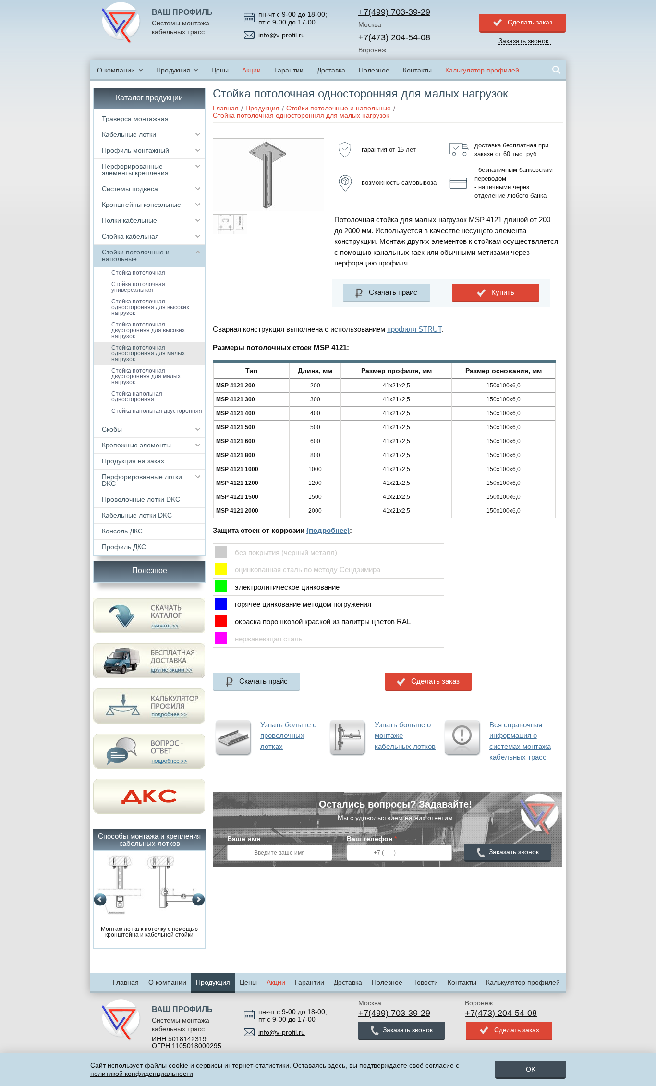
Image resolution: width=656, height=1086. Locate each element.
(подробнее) (328, 530)
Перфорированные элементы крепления (135, 169)
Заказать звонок (514, 852)
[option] (149, 896)
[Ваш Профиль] (121, 23)
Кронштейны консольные (141, 204)
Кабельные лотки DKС (137, 515)
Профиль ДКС (124, 547)
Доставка (331, 70)
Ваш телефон (372, 838)
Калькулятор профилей (482, 70)
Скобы (112, 429)
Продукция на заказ (133, 461)
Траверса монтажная (135, 118)
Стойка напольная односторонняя (136, 396)
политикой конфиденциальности (141, 1073)
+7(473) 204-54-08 (394, 37)
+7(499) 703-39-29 (394, 12)
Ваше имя (243, 838)
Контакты (417, 70)
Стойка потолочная (138, 272)
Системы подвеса (130, 189)
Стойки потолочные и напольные (136, 255)
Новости (425, 982)
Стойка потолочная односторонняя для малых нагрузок (148, 353)
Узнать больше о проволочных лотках (288, 735)
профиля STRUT (414, 329)
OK (530, 1069)
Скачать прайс (393, 292)
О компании (116, 70)
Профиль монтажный (135, 150)
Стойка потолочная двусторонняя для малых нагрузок (146, 376)
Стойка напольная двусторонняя (156, 411)
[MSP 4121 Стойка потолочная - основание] (230, 224)
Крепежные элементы (136, 445)
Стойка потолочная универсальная (138, 287)
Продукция (173, 70)
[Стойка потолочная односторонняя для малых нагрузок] (268, 141)
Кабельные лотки (129, 134)
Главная (126, 982)
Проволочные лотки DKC (141, 499)
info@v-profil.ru (281, 35)
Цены (220, 70)
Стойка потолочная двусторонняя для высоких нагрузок (148, 330)
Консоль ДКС (122, 531)
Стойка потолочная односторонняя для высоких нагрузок (150, 307)
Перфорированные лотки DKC (142, 480)
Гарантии (289, 70)
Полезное (374, 70)
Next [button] (198, 900)
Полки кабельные (129, 220)
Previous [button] (100, 900)
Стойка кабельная (130, 236)
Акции (251, 70)
